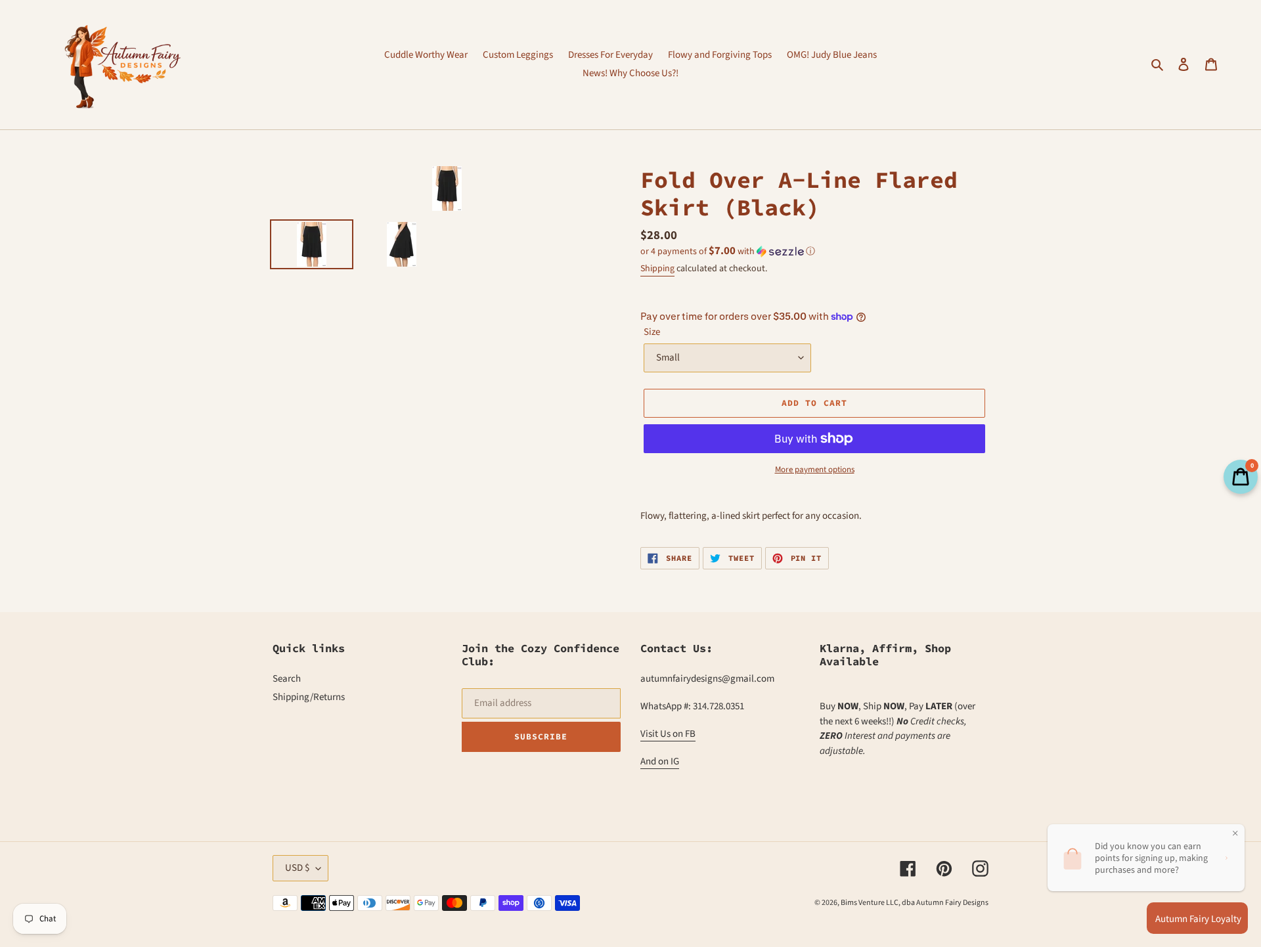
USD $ (297, 868)
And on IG (659, 761)
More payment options (814, 469)
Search (287, 679)
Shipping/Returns (309, 697)
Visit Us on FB (668, 734)
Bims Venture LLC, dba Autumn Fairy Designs (914, 902)
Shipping (657, 268)
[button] (727, 251)
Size (652, 332)
